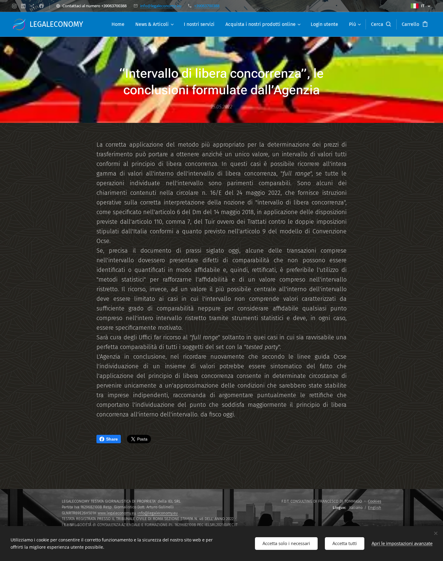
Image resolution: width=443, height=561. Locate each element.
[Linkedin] (23, 6)
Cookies (374, 501)
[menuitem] (118, 24)
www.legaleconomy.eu (117, 513)
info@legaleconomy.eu (160, 5)
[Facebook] (41, 6)
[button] (381, 24)
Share (112, 439)
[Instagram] (14, 6)
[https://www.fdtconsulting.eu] (32, 6)
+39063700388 (206, 5)
